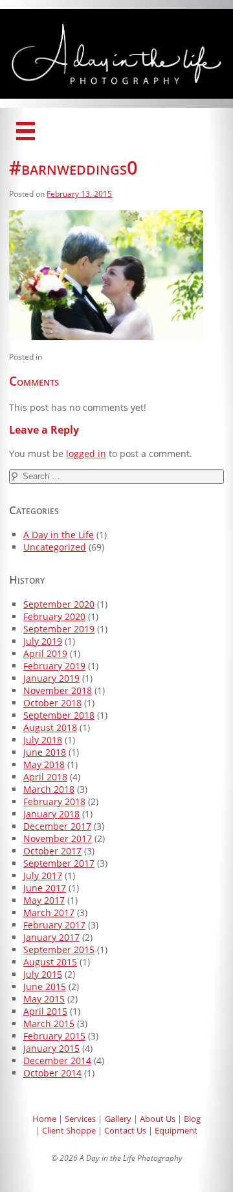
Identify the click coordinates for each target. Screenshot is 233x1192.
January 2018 (51, 814)
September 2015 (58, 949)
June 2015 (44, 986)
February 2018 (54, 801)
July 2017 (42, 875)
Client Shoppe (69, 1130)
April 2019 (45, 653)
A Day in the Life (58, 534)
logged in (86, 453)
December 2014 (57, 1060)
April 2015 (45, 1011)
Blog (192, 1118)
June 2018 (44, 752)
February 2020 (54, 616)
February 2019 (54, 666)
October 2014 (52, 1073)
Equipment (176, 1130)
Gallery (118, 1118)
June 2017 (44, 888)
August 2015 (50, 962)
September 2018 (58, 715)
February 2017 (54, 925)
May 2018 (44, 764)
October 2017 (52, 851)
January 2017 (51, 937)
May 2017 (44, 900)
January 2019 (51, 678)
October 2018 (52, 703)
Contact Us (125, 1130)
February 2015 (54, 1036)
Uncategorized (54, 547)
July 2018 (42, 740)
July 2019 (42, 641)
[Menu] (25, 131)
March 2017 (48, 912)
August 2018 (50, 727)
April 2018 (45, 777)
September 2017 (58, 863)
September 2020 (58, 604)
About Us (157, 1118)
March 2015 (48, 1023)
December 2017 (57, 826)
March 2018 (48, 789)
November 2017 (57, 838)
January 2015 (51, 1048)
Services (80, 1118)
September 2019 (58, 629)
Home (44, 1118)
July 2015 (42, 974)
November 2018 (57, 690)
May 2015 (44, 999)
